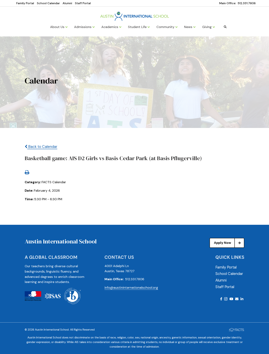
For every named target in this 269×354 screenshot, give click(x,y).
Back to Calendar (42, 146)
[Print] (27, 172)
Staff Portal (83, 3)
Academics (110, 27)
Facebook (221, 299)
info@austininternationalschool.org (131, 287)
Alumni (67, 3)
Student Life (137, 27)
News (188, 27)
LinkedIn (241, 299)
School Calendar (48, 3)
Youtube (231, 299)
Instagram (225, 299)
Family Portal (25, 3)
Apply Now (222, 243)
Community (165, 27)
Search (225, 27)
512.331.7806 (247, 3)
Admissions (83, 27)
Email (236, 299)
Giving (207, 27)
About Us (57, 27)
